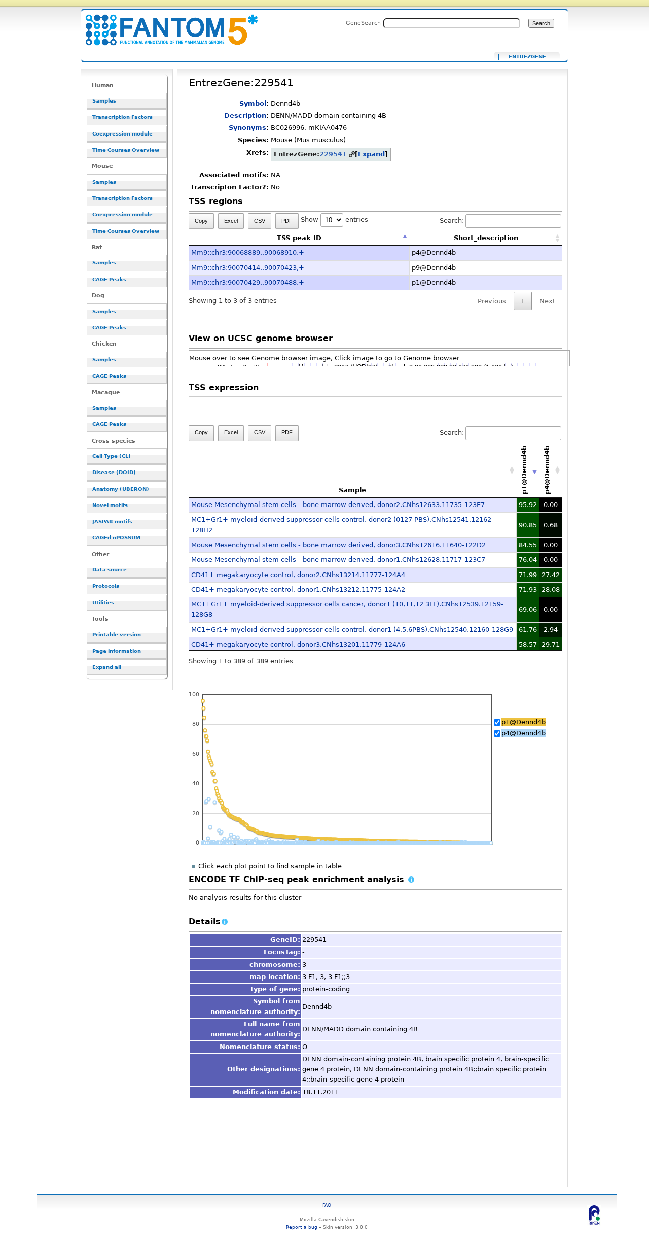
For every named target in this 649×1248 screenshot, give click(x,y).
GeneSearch (363, 22)
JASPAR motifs (112, 521)
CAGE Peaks (109, 279)
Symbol (252, 103)
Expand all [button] (106, 667)
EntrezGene (527, 56)
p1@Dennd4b (523, 722)
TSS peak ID (299, 238)
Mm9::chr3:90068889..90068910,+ (247, 252)
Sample (352, 490)
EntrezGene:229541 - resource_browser (165, 24)
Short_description (486, 238)
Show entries (334, 219)
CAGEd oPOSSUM (116, 538)
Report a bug (301, 1227)
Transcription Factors (122, 117)
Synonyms (247, 127)
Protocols (105, 586)
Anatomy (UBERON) (120, 489)
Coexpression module (122, 134)
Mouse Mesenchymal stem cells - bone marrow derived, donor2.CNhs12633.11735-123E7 (338, 505)
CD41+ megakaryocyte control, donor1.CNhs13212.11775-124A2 (298, 589)
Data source (109, 569)
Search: (452, 220)
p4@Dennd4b (523, 733)
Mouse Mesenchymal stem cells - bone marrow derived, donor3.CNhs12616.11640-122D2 (338, 545)
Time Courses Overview (125, 150)
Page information (116, 651)
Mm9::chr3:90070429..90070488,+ (247, 282)
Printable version (116, 634)
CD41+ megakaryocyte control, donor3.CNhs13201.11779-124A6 (298, 644)
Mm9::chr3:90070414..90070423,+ (247, 268)
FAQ (326, 1205)
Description (245, 115)
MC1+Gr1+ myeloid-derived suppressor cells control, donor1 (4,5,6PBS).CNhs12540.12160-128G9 (352, 629)
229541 (333, 154)
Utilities (103, 602)
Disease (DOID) (114, 472)
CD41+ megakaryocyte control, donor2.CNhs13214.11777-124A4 (298, 575)
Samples (104, 101)
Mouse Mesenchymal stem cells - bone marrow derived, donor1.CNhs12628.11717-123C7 (338, 559)
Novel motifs (110, 505)
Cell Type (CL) (111, 456)
